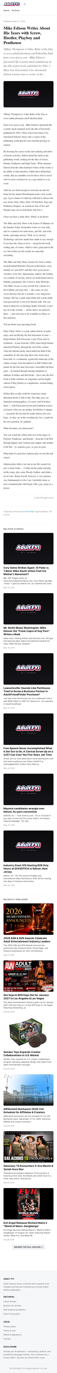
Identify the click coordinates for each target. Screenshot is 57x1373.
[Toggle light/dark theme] (24, 4)
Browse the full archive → (28, 1247)
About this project (12, 1314)
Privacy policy (10, 1326)
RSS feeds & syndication (15, 1310)
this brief (30, 511)
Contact (7, 1339)
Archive (15, 10)
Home (6, 10)
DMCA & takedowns (13, 1334)
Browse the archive (12, 1305)
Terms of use (9, 1330)
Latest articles (10, 1301)
